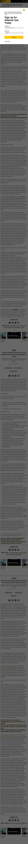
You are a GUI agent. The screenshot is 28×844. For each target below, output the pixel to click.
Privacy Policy (7, 41)
